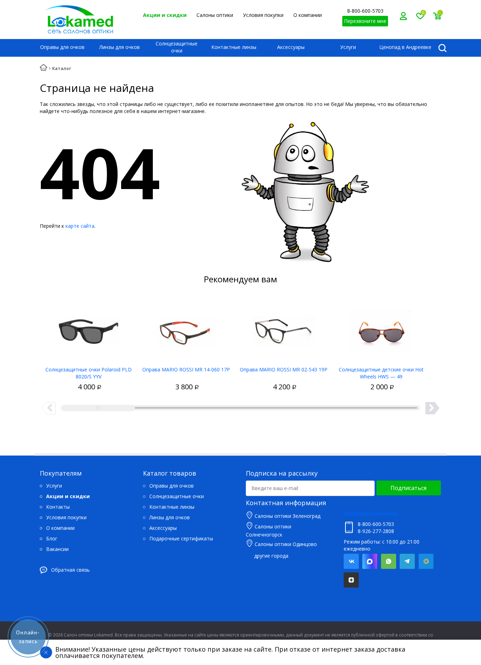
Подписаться (408, 488)
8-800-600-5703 (365, 10)
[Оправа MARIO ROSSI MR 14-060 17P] (186, 329)
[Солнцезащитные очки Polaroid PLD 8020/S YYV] (89, 329)
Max (369, 561)
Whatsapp (388, 561)
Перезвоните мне (365, 21)
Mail (425, 561)
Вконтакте (351, 561)
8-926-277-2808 (376, 531)
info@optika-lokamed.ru (371, 513)
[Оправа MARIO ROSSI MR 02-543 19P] (284, 329)
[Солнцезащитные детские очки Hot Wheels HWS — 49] (381, 329)
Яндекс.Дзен (351, 580)
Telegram (407, 561)
